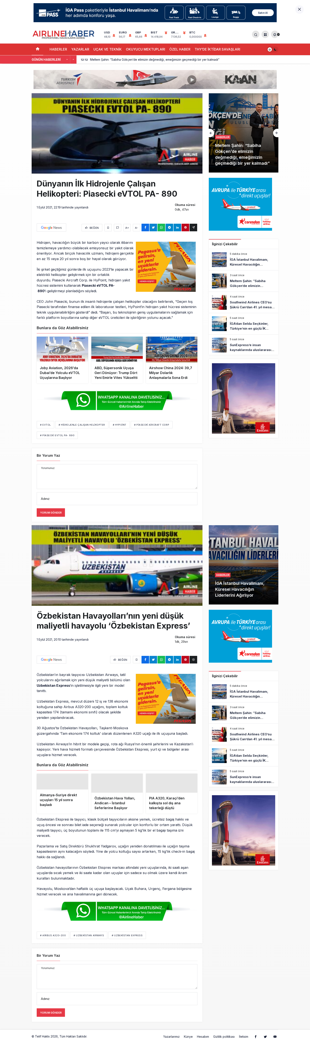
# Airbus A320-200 (53, 942)
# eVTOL (45, 424)
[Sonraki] (73, 59)
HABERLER (58, 49)
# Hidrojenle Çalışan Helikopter (82, 424)
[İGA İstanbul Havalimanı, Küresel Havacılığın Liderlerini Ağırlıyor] (243, 259)
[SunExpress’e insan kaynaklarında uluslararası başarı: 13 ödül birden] (243, 345)
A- (136, 227)
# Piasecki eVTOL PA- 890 (57, 435)
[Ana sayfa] (37, 49)
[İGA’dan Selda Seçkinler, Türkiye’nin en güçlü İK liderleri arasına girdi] (243, 323)
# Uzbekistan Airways (89, 942)
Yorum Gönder (51, 512)
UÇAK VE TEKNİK (107, 49)
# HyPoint (119, 424)
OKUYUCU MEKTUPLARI (145, 49)
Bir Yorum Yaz (48, 455)
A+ (127, 227)
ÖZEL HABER (179, 49)
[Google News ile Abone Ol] (51, 227)
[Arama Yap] (255, 34)
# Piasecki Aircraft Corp (151, 424)
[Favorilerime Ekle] (108, 227)
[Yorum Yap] (117, 227)
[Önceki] (67, 59)
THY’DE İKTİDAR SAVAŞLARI (217, 49)
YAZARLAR (80, 49)
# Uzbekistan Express (127, 942)
